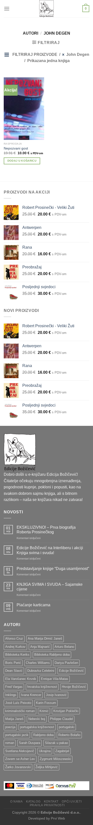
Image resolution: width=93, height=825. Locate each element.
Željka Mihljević (46, 767)
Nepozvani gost (16, 148)
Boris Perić (13, 663)
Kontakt (51, 801)
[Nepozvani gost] (24, 108)
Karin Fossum (46, 703)
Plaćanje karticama (33, 605)
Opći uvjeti (72, 801)
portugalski (66, 727)
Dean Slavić (14, 671)
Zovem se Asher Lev (20, 759)
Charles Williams (38, 663)
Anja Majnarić (40, 647)
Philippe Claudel (61, 719)
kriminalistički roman (20, 711)
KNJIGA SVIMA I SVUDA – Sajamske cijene (50, 586)
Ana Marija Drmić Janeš (45, 638)
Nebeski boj (36, 719)
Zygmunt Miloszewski (55, 759)
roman (9, 743)
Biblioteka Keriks (17, 654)
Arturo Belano (64, 647)
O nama (16, 801)
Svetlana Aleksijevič (19, 751)
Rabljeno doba (43, 735)
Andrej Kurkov (15, 647)
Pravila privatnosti (47, 805)
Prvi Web (58, 818)
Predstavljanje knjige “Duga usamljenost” (53, 568)
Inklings (10, 695)
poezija (10, 727)
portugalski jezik (17, 735)
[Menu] (7, 8)
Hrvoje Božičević (74, 687)
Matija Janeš (14, 719)
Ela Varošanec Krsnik (20, 679)
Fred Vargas (14, 687)
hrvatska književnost (42, 687)
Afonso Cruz (14, 638)
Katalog (33, 801)
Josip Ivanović (56, 695)
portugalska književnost (37, 727)
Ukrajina (45, 751)
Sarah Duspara (29, 743)
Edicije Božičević (71, 671)
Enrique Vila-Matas (54, 679)
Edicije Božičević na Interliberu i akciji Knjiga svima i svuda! (50, 550)
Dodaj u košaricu (21, 160)
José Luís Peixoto (18, 703)
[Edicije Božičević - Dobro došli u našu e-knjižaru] (46, 8)
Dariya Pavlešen (66, 663)
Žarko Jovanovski (18, 767)
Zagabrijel (62, 751)
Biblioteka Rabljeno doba (52, 654)
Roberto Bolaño (69, 735)
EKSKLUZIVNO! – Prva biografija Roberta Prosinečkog (46, 529)
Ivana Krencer (31, 695)
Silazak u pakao (56, 743)
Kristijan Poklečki (65, 711)
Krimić (44, 711)
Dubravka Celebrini (40, 671)
